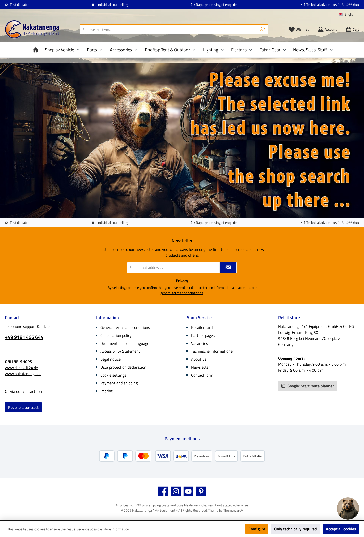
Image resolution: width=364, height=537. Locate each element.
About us (198, 359)
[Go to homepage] (32, 29)
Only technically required (295, 529)
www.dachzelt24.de (21, 368)
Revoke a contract (23, 407)
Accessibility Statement (120, 351)
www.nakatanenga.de (23, 374)
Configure (257, 529)
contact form (33, 391)
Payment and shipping (119, 383)
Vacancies (199, 343)
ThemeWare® (233, 510)
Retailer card (202, 327)
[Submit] (228, 267)
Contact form (202, 375)
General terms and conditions (125, 327)
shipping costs (159, 505)
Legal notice (110, 359)
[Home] (37, 49)
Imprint (106, 391)
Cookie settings (113, 375)
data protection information (211, 287)
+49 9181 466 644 (345, 4)
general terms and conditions (181, 292)
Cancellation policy (116, 335)
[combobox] (168, 29)
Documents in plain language (124, 343)
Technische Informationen (213, 351)
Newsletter (200, 367)
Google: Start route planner (310, 386)
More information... (117, 529)
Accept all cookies (341, 529)
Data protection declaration (123, 367)
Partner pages (203, 335)
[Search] (262, 29)
